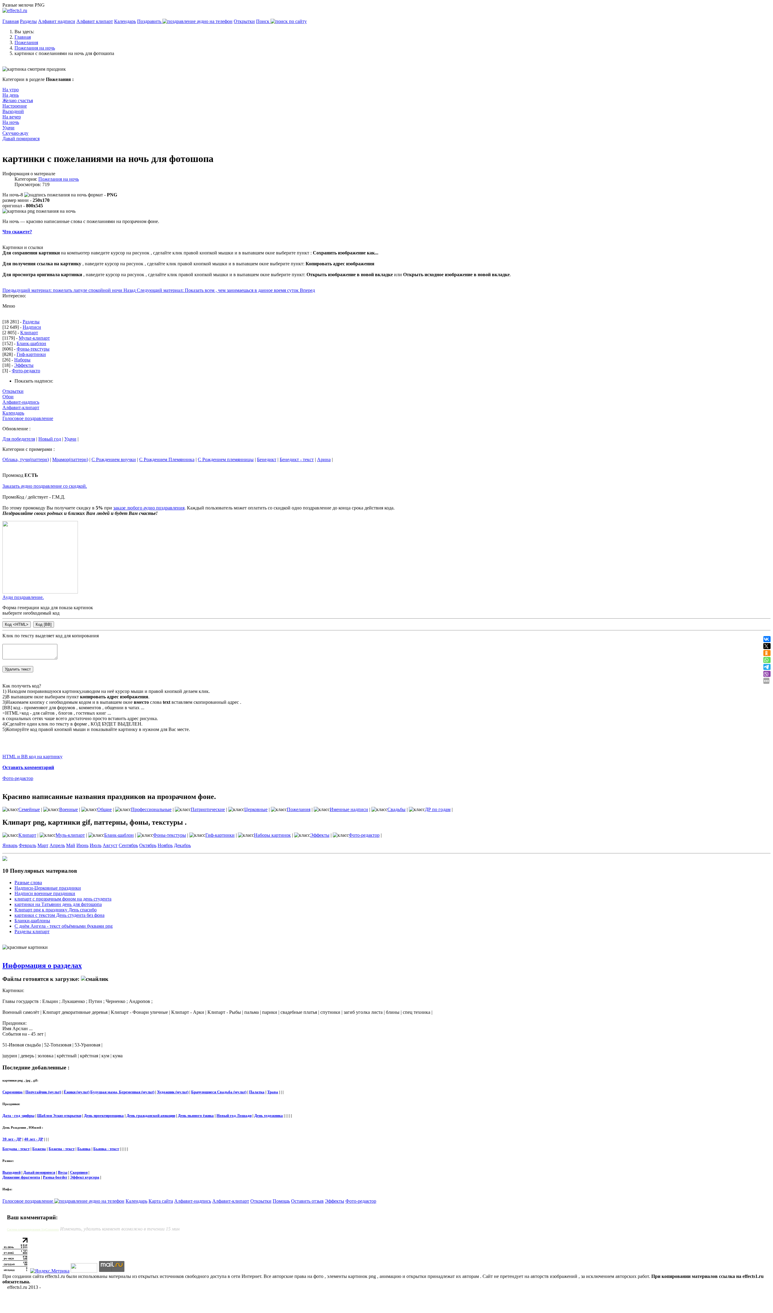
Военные (68, 809)
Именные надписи (349, 809)
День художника (268, 1115)
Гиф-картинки (31, 354)
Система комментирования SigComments (33, 1229)
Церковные (256, 809)
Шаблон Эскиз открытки (59, 1115)
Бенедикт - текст (297, 459)
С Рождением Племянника (166, 459)
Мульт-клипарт (34, 338)
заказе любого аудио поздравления (148, 507)
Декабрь (182, 845)
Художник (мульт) (172, 1092)
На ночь (10, 122)
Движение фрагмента (21, 1177)
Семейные (29, 809)
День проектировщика (104, 1115)
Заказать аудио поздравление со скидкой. (44, 486)
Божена (39, 1148)
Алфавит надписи (56, 21)
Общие (104, 809)
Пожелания (298, 809)
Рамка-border (55, 1177)
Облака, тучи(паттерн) (25, 459)
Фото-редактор (17, 778)
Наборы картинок (272, 835)
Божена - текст (62, 1148)
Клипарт (29, 332)
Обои (8, 396)
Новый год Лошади (234, 1115)
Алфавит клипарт (94, 21)
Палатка (257, 1092)
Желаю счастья (17, 100)
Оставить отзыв (307, 1201)
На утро (10, 89)
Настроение (14, 105)
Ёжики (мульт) (76, 1092)
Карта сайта (161, 1201)
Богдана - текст (16, 1148)
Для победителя (18, 438)
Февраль (27, 845)
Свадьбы (396, 809)
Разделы (28, 21)
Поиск (263, 21)
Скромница (12, 1092)
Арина (324, 459)
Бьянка (84, 1148)
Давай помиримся (21, 138)
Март (42, 845)
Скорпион (79, 1172)
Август (110, 845)
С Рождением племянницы (226, 459)
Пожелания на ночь (58, 179)
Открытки (244, 21)
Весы (62, 1172)
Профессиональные (151, 809)
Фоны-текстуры (33, 348)
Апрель (57, 845)
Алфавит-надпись (20, 402)
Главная (10, 21)
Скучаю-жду (15, 133)
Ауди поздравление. (23, 597)
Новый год (49, 438)
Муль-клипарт (70, 835)
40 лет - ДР (33, 1139)
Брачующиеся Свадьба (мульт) (218, 1092)
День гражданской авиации (151, 1115)
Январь (10, 845)
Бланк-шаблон (31, 343)
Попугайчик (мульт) (43, 1092)
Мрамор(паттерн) (70, 459)
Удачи (8, 127)
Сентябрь (128, 845)
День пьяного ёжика (196, 1115)
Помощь (281, 1201)
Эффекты (24, 365)
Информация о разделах (42, 965)
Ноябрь (165, 845)
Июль (95, 845)
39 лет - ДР (11, 1139)
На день (10, 95)
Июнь (82, 845)
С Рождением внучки (113, 459)
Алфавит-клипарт (20, 407)
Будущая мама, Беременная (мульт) (122, 1092)
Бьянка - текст (106, 1148)
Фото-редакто (26, 370)
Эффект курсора (84, 1177)
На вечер (11, 116)
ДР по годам (438, 809)
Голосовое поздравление (27, 418)
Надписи (32, 327)
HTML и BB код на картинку (32, 756)
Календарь (125, 21)
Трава (272, 1092)
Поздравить (149, 21)
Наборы (22, 359)
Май (70, 845)
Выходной (13, 111)
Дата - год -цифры (18, 1115)
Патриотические (208, 809)
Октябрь (147, 845)
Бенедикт (266, 459)
